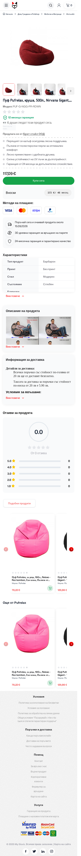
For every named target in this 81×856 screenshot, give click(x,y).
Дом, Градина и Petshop (28, 14)
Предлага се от (24, 134)
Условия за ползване (39, 708)
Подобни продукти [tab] (19, 503)
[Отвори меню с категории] (6, 5)
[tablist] (19, 503)
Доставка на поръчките (38, 741)
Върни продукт (39, 771)
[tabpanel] (38, 553)
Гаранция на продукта (38, 811)
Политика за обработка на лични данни (39, 713)
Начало (9, 14)
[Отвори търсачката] (50, 5)
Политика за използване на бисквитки (39, 703)
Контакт (38, 761)
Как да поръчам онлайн (38, 735)
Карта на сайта (39, 796)
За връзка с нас (39, 766)
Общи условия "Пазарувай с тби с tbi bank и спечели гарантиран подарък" (37, 719)
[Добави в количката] (50, 588)
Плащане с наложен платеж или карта (38, 816)
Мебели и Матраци (52, 14)
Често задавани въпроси (38, 746)
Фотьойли (71, 14)
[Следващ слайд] (71, 549)
